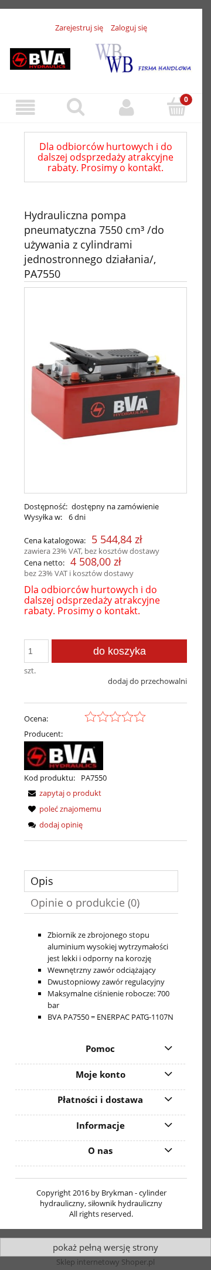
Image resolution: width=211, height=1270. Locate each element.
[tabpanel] (101, 976)
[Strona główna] (101, 56)
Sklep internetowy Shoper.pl (105, 1262)
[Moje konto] (126, 107)
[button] (25, 107)
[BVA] (63, 755)
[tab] (101, 881)
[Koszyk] (177, 107)
